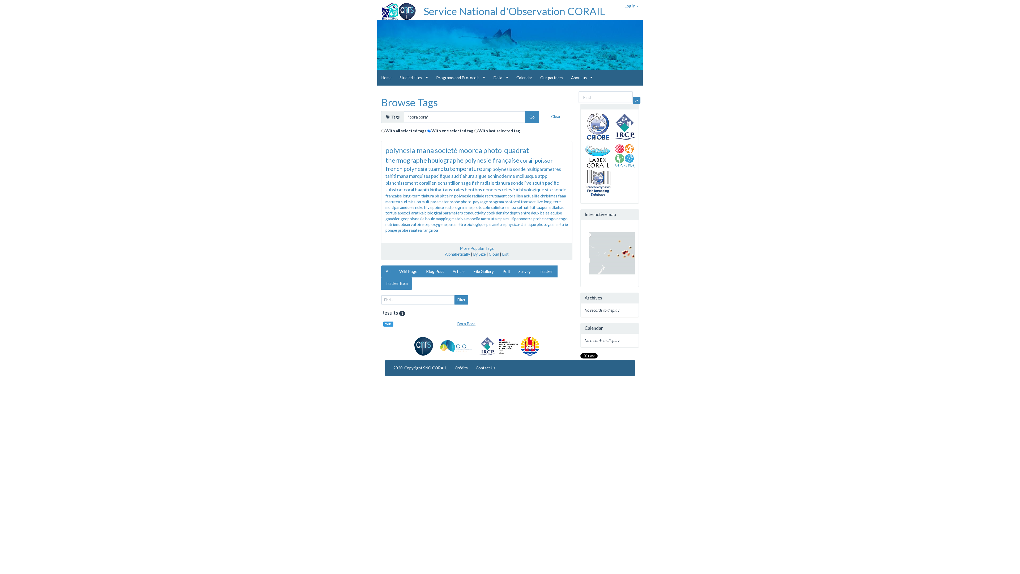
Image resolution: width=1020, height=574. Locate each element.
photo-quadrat (506, 150)
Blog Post (435, 271)
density (502, 212)
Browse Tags (409, 102)
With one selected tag (452, 130)
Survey (524, 271)
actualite (531, 195)
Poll (506, 271)
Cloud (494, 254)
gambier (392, 218)
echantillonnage (454, 183)
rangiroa (430, 230)
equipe (556, 212)
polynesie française (491, 160)
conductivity (475, 212)
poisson (544, 160)
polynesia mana (409, 150)
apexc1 (404, 212)
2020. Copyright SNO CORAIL (420, 367)
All (388, 271)
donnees (492, 189)
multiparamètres (399, 207)
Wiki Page (408, 271)
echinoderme (501, 176)
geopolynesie (412, 218)
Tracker (546, 271)
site (549, 189)
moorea (470, 150)
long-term (553, 201)
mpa (501, 218)
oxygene (439, 224)
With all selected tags (405, 130)
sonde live (521, 183)
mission (414, 201)
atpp (542, 176)
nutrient (392, 224)
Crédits (461, 367)
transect (528, 201)
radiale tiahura (495, 183)
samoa (510, 207)
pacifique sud (445, 176)
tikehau (557, 207)
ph (437, 195)
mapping (443, 218)
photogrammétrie (552, 224)
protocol (512, 201)
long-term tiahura (418, 195)
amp (487, 169)
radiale (478, 195)
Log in (630, 5)
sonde (560, 189)
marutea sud (396, 201)
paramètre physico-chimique (511, 224)
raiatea (415, 230)
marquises (419, 176)
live (540, 201)
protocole (481, 207)
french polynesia (406, 168)
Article (459, 271)
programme (462, 207)
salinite (497, 207)
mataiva (459, 218)
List (505, 254)
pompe (391, 230)
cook (491, 212)
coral (409, 189)
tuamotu (438, 168)
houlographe (446, 160)
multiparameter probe (441, 201)
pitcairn (446, 195)
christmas (548, 195)
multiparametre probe (524, 218)
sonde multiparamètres (537, 169)
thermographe (406, 160)
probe (403, 230)
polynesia (502, 169)
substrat (394, 189)
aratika (417, 212)
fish (475, 183)
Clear (556, 116)
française (393, 195)
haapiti (422, 189)
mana (402, 176)
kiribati (437, 189)
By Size (479, 254)
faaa (562, 195)
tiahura (467, 176)
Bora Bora (466, 323)
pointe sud (441, 207)
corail (527, 160)
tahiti (390, 176)
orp (427, 224)
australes (454, 189)
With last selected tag (499, 130)
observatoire (412, 224)
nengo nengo (556, 218)
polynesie (462, 195)
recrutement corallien (504, 195)
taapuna (543, 207)
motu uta (489, 218)
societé (446, 150)
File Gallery (483, 271)
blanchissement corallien (411, 183)
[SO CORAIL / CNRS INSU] (396, 9)
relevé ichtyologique (523, 189)
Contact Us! (486, 367)
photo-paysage (474, 201)
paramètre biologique (467, 224)
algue (481, 176)
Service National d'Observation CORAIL (514, 11)
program (496, 201)
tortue (391, 212)
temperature (466, 168)
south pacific (545, 183)
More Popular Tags (477, 248)
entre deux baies (535, 212)
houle (430, 218)
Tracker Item (396, 283)
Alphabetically (457, 254)
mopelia (473, 218)
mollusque (526, 176)
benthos (473, 189)
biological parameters (443, 212)
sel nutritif (526, 207)
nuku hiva (423, 207)
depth (515, 212)
